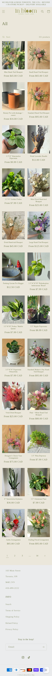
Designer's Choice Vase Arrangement (13, 457)
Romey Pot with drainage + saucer (13, 114)
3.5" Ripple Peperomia (38, 326)
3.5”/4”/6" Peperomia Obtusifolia (13, 371)
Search (8, 604)
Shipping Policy (12, 617)
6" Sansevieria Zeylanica (13, 499)
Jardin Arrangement (13, 540)
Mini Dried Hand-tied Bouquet (39, 200)
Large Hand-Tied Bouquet (38, 242)
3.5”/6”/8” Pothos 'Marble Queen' (13, 327)
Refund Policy (12, 623)
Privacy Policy (12, 629)
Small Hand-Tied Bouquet (38, 72)
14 (37, 556)
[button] (3, 11)
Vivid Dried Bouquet (13, 413)
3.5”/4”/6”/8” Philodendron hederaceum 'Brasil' (39, 284)
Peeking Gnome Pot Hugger (13, 283)
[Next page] (45, 556)
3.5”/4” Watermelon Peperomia (13, 157)
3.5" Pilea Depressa (38, 456)
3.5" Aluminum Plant (38, 499)
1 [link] (7, 556)
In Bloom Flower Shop (28, 675)
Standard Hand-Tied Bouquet (38, 113)
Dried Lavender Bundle (38, 156)
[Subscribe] (43, 647)
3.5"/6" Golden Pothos (13, 199)
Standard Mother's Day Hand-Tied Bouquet (39, 371)
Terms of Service (13, 611)
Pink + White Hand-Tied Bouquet (39, 414)
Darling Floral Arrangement (38, 540)
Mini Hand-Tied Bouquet (13, 72)
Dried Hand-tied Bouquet (13, 242)
